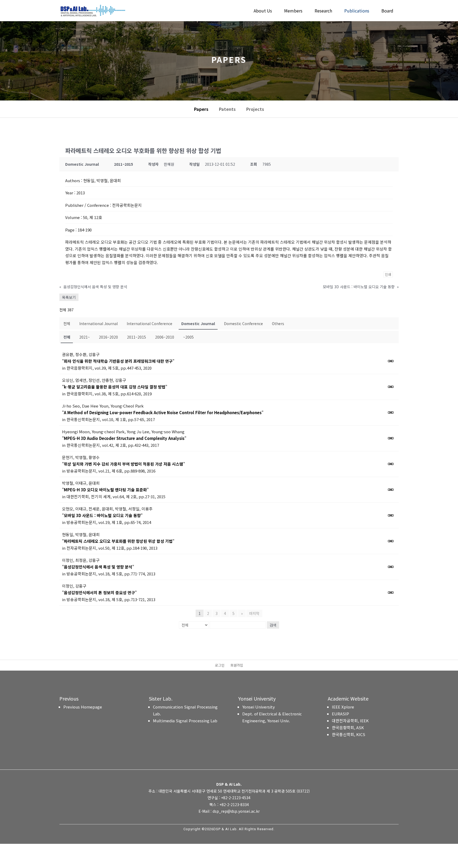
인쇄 (388, 274)
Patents (227, 109)
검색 (273, 625)
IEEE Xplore (343, 707)
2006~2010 (164, 337)
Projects (255, 109)
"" (118, 361)
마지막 (254, 613)
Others (278, 323)
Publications (356, 11)
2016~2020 (108, 337)
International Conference (149, 323)
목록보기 (69, 297)
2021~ (84, 337)
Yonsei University (258, 707)
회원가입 (236, 665)
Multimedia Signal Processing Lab (185, 720)
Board (387, 11)
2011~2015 (136, 337)
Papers (201, 109)
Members (293, 11)
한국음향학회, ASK (348, 727)
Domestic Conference (243, 323)
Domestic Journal (198, 323)
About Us (263, 11)
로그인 (219, 665)
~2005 (188, 337)
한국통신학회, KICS (348, 734)
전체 (66, 323)
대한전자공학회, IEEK (350, 720)
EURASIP (340, 713)
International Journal (98, 323)
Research (323, 11)
